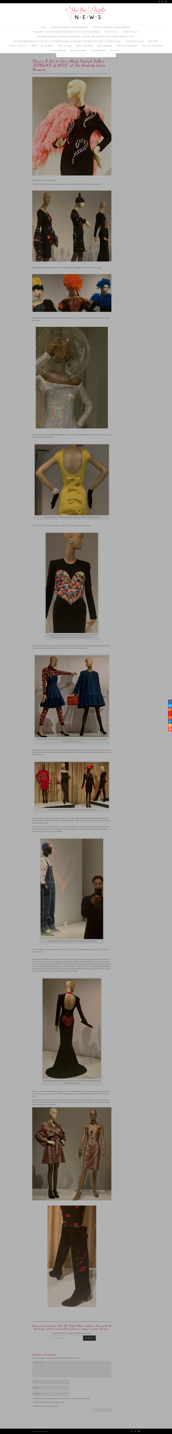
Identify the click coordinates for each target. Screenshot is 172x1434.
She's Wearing (98, 50)
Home (43, 27)
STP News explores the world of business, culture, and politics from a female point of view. (86, 36)
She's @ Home (65, 46)
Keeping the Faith (18, 46)
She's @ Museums (84, 46)
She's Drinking (105, 46)
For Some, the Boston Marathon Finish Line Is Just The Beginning (67, 32)
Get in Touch (112, 32)
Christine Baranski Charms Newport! (69, 27)
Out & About (47, 46)
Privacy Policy (130, 32)
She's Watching (78, 50)
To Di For (114, 50)
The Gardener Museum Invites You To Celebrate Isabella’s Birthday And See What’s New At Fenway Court (67, 41)
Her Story (153, 41)
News (34, 46)
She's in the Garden (127, 46)
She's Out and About (152, 46)
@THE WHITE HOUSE (135, 41)
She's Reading (59, 50)
